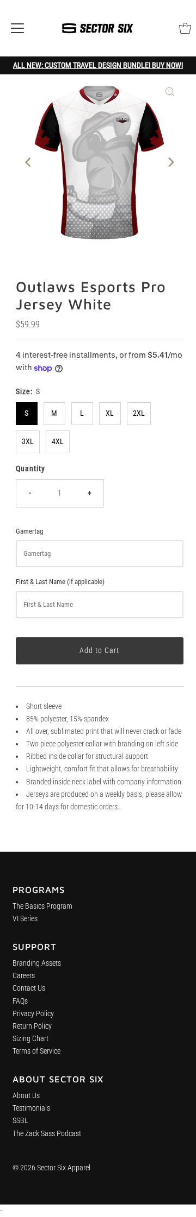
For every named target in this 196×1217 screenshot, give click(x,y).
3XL (28, 441)
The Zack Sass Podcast (47, 1133)
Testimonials (31, 1108)
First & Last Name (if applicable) (60, 582)
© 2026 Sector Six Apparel (51, 1167)
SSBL (20, 1120)
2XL (139, 413)
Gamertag (29, 531)
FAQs (20, 1001)
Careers (24, 975)
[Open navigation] (17, 28)
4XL (58, 441)
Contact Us (29, 988)
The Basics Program (42, 906)
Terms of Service (36, 1051)
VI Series (25, 918)
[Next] (170, 162)
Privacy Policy (33, 1013)
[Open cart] (185, 28)
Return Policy (32, 1026)
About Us (26, 1095)
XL (110, 413)
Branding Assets (37, 963)
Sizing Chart (30, 1038)
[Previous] (29, 162)
